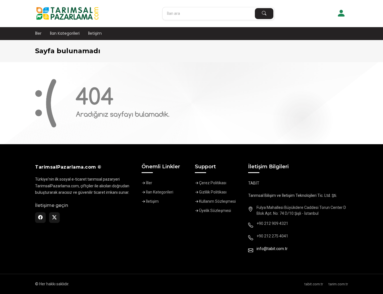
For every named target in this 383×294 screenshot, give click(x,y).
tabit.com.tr (313, 284)
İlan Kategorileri (65, 33)
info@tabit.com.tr (272, 248)
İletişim (95, 33)
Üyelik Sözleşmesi (215, 210)
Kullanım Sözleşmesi (217, 201)
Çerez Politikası (212, 183)
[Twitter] (54, 217)
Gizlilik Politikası (213, 192)
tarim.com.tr (338, 284)
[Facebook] (40, 217)
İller (38, 33)
